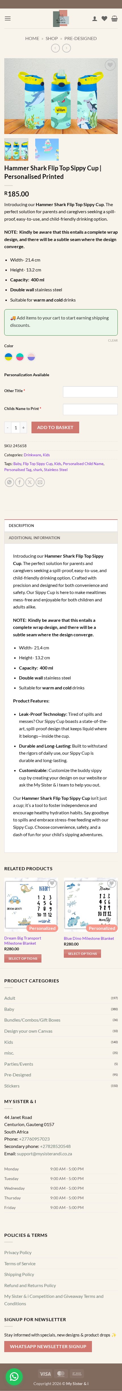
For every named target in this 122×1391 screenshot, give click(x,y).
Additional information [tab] (34, 538)
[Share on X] (30, 482)
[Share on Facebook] (19, 482)
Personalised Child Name (83, 463)
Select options (23, 958)
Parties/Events (18, 1063)
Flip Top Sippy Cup (37, 463)
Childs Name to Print (22, 408)
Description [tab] (21, 525)
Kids (46, 455)
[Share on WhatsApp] (9, 482)
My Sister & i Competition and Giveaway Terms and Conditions (54, 1299)
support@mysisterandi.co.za (44, 1153)
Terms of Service (19, 1263)
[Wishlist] (104, 18)
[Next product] (55, 48)
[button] (7, 18)
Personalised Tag (17, 469)
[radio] (8, 357)
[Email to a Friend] (40, 482)
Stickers (12, 1085)
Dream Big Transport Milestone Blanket (22, 941)
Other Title (14, 390)
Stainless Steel (56, 469)
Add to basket (55, 427)
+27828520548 (55, 1146)
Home (32, 38)
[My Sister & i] (61, 18)
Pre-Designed (80, 38)
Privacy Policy (17, 1252)
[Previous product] (66, 48)
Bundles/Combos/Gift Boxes (32, 1019)
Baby (17, 463)
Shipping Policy (19, 1274)
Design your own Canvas (28, 1031)
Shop (52, 38)
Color (8, 346)
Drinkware (32, 455)
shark (37, 469)
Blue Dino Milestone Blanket (89, 938)
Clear (113, 340)
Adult (9, 998)
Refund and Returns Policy (30, 1285)
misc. (9, 1052)
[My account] (95, 18)
